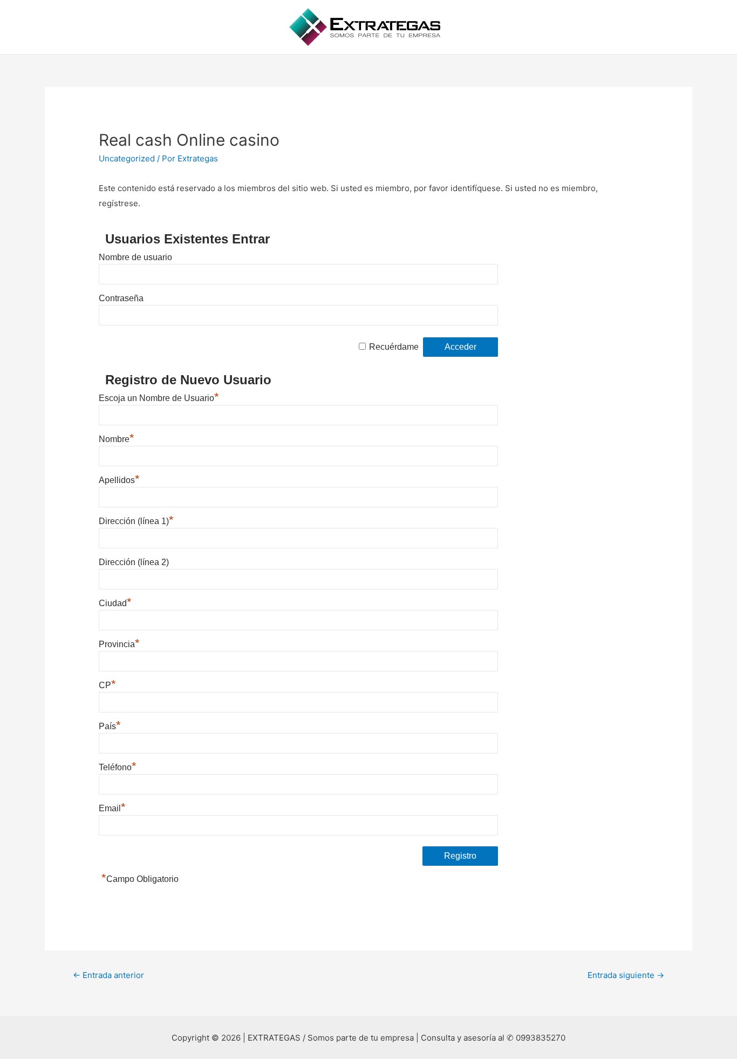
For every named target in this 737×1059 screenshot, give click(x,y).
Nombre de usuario (135, 257)
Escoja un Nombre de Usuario (159, 398)
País (110, 726)
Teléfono (118, 767)
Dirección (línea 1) (136, 521)
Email (112, 808)
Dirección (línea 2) (134, 562)
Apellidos (119, 480)
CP (107, 685)
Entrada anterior (108, 975)
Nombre (116, 439)
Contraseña (121, 298)
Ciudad (115, 603)
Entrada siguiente (626, 975)
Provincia (119, 644)
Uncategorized (127, 158)
